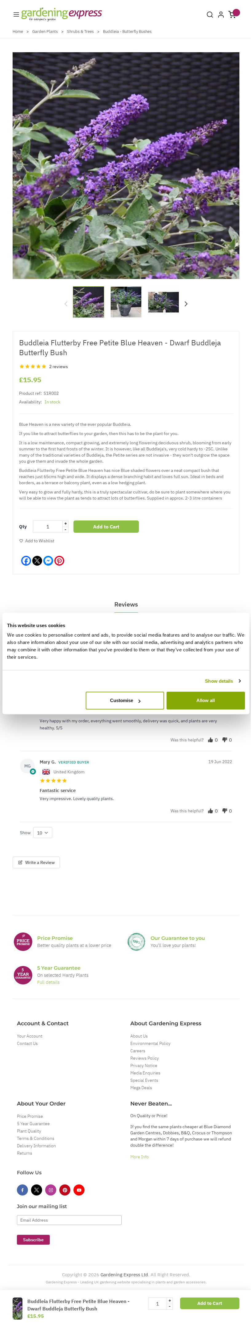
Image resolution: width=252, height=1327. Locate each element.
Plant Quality (29, 1131)
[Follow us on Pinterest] (64, 1189)
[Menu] (16, 14)
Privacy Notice (143, 1065)
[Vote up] (210, 740)
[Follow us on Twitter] (36, 1189)
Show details (219, 681)
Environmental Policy (150, 1043)
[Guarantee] (23, 975)
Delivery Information (36, 1145)
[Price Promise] (23, 941)
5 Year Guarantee (33, 1123)
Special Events (144, 1080)
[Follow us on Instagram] (50, 1189)
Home (18, 31)
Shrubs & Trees (80, 31)
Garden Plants (45, 31)
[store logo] (61, 14)
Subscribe (33, 1240)
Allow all (205, 700)
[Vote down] (225, 740)
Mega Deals (141, 1087)
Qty (23, 526)
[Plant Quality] (136, 941)
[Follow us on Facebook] (22, 1189)
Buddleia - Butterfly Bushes (127, 31)
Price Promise (30, 1116)
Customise (121, 700)
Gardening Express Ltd (124, 1275)
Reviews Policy (144, 1058)
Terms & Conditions (35, 1138)
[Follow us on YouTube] (79, 1189)
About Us (139, 1036)
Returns (24, 1153)
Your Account (29, 1036)
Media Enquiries (145, 1073)
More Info (139, 1157)
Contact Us (27, 1043)
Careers (137, 1051)
